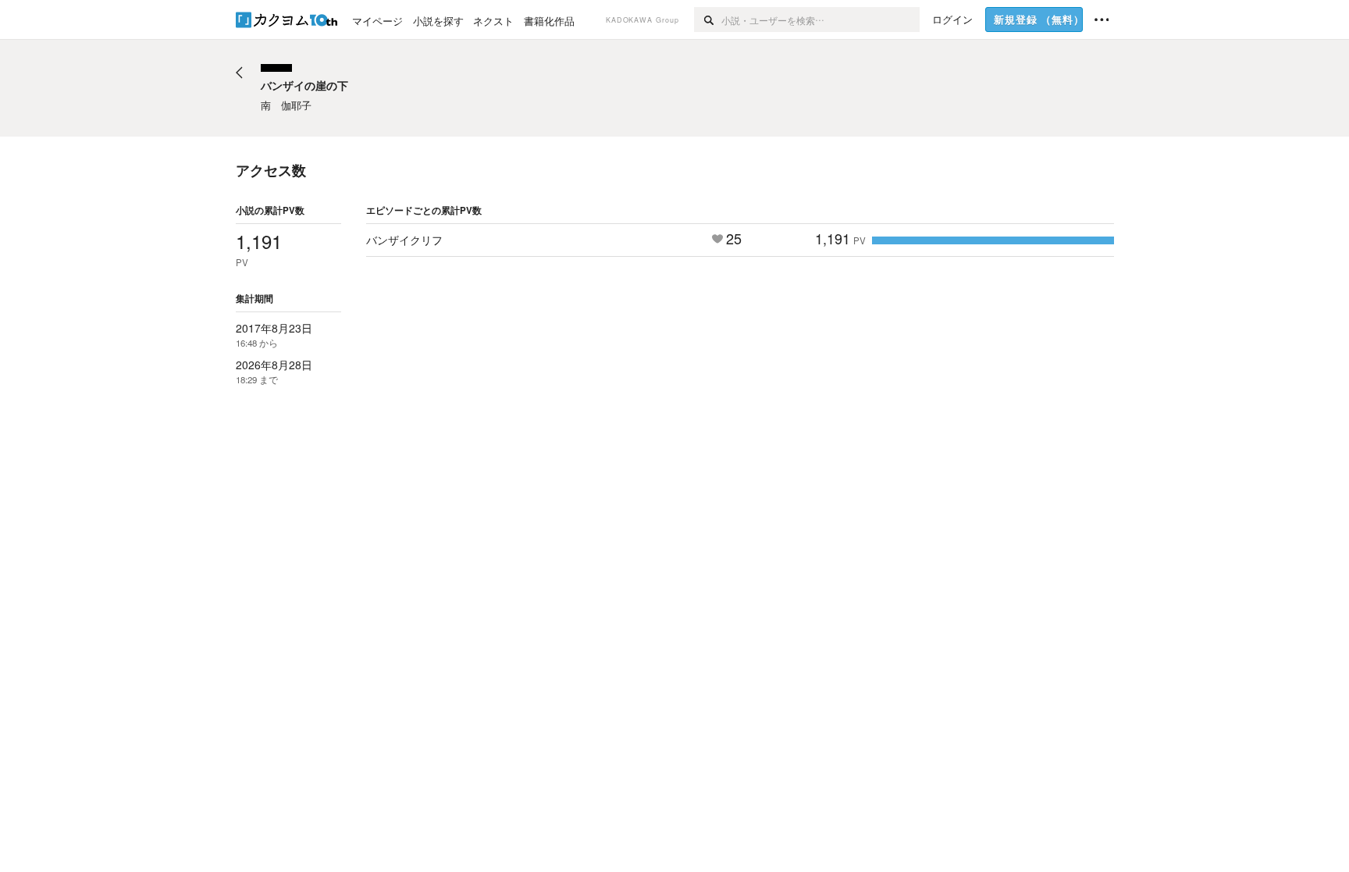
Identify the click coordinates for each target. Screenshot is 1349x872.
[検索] (707, 19)
